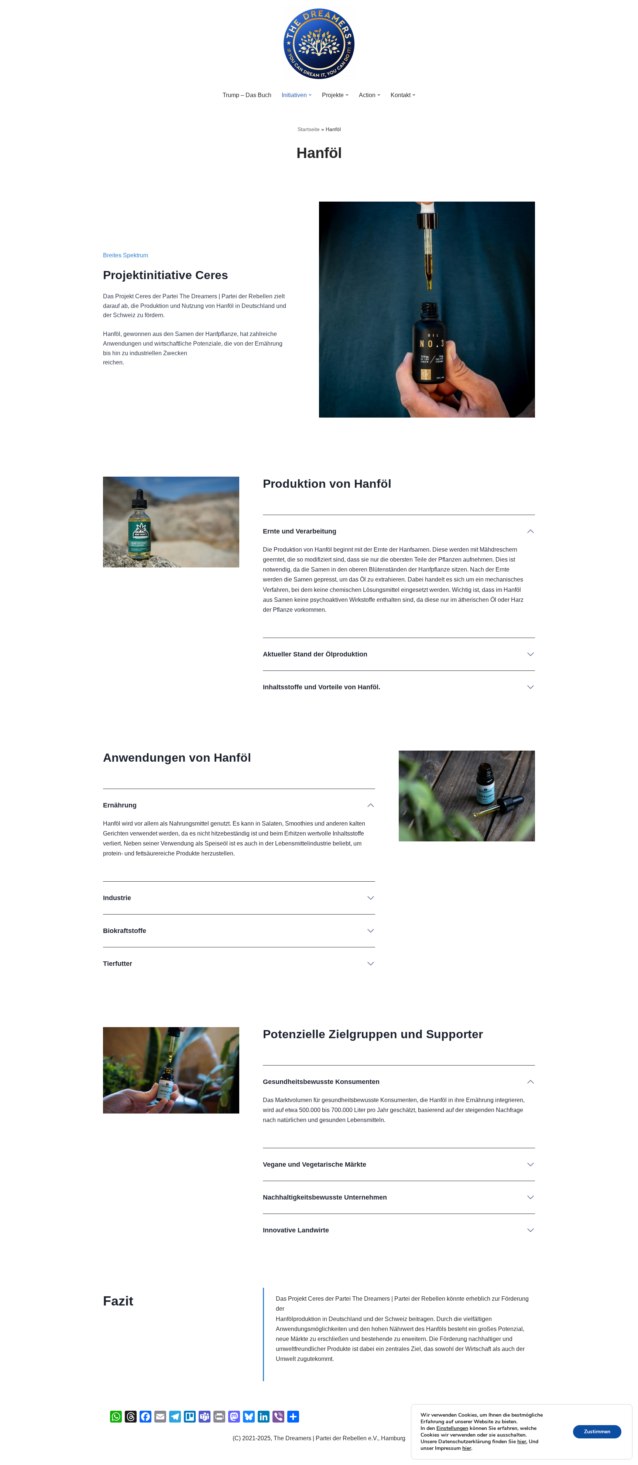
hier (466, 1448)
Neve (116, 1455)
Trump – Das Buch (247, 95)
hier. (522, 1441)
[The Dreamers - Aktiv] (319, 43)
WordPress (182, 1455)
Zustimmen (597, 1431)
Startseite (309, 129)
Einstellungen (452, 1428)
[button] (310, 94)
